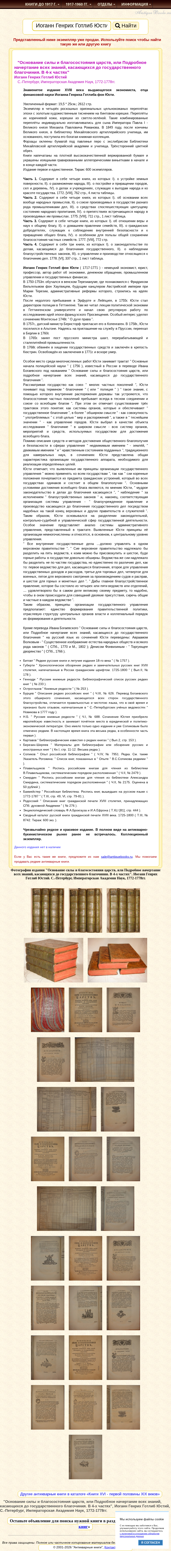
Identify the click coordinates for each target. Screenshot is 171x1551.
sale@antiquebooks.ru (117, 856)
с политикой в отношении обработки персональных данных (139, 1534)
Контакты (111, 1547)
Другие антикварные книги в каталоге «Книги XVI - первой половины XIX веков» (90, 1494)
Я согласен (150, 1542)
